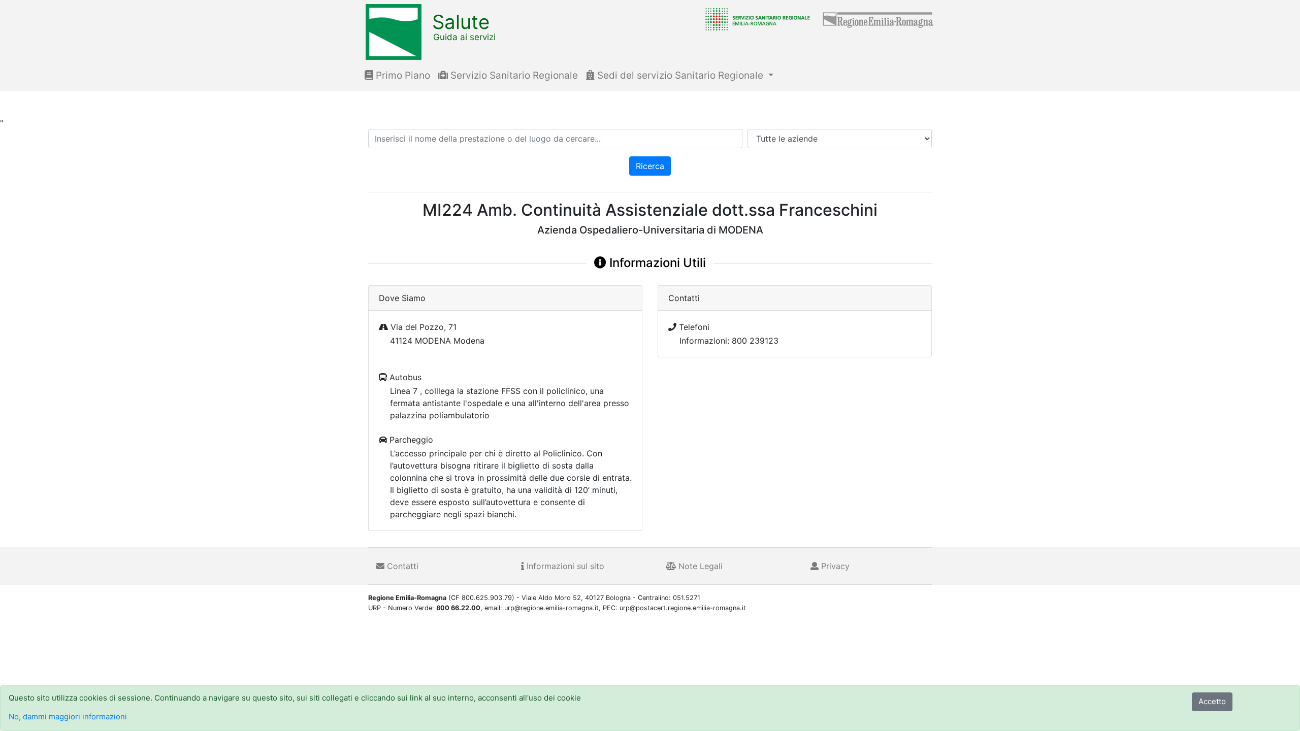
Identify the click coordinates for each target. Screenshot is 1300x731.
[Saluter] (755, 19)
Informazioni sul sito (564, 566)
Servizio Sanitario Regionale (513, 75)
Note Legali (699, 566)
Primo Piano (401, 75)
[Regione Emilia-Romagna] (878, 19)
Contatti (401, 566)
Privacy (834, 566)
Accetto (1212, 701)
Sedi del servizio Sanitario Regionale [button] (680, 75)
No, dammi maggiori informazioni (68, 716)
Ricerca (650, 166)
